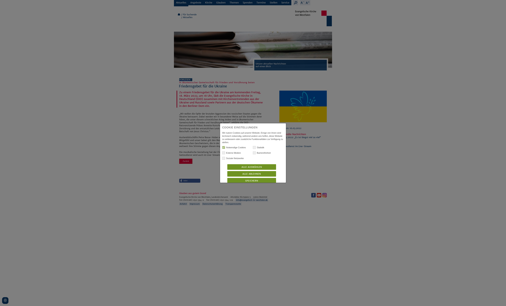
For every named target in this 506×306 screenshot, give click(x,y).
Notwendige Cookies (236, 147)
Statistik (260, 147)
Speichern (251, 180)
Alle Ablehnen (251, 174)
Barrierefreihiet (264, 153)
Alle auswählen (252, 167)
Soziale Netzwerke (235, 158)
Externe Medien (233, 153)
